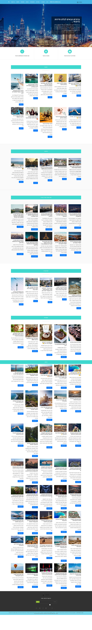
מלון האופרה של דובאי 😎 (17, 168)
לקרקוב (30, 550)
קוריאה (36, 499)
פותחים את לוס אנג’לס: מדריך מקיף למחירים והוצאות (61, 215)
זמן (74, 26)
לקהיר (74, 548)
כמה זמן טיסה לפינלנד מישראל (32, 574)
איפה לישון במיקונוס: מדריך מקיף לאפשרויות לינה (17, 92)
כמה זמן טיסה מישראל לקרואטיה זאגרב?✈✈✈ (46, 467)
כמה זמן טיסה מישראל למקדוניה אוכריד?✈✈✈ (61, 468)
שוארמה (14, 343)
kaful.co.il (52, 612)
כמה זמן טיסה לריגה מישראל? (18, 544)
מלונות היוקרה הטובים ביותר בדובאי (32, 169)
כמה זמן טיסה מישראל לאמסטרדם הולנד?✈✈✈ (61, 574)
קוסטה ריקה (21, 404)
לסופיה (77, 522)
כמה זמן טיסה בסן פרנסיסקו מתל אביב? (18, 373)
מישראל (79, 403)
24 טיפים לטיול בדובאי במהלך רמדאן (61, 117)
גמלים (51, 131)
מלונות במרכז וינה (62, 167)
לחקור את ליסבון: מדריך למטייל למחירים (61, 243)
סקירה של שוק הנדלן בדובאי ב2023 (18, 116)
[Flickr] (46, 608)
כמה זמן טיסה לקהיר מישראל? (76, 546)
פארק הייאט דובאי (75, 169)
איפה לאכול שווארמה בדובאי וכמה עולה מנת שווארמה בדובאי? (18, 335)
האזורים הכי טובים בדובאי (69, 55)
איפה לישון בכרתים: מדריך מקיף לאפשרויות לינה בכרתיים (32, 86)
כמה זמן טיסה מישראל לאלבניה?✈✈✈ (75, 399)
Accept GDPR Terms (45, 605)
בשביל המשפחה (20, 179)
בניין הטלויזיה (20, 295)
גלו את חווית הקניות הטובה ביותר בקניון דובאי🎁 (32, 118)
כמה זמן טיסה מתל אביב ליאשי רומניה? (32, 408)
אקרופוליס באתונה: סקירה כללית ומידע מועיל (75, 296)
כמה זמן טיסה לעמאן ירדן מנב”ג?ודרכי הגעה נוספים (46, 546)
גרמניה (62, 438)
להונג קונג (59, 499)
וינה (66, 169)
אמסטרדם (36, 218)
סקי (45, 171)
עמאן (46, 548)
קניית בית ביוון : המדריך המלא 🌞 (75, 117)
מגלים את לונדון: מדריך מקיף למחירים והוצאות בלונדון (46, 215)
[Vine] (43, 608)
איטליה (31, 250)
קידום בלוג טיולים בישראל (32, 612)
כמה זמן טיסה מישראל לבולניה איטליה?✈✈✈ (18, 467)
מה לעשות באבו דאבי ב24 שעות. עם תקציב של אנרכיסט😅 (75, 85)
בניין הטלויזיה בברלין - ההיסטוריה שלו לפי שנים (17, 292)
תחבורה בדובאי (46, 55)
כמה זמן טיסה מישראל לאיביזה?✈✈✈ (18, 433)
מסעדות (21, 339)
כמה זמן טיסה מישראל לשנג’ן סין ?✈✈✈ (46, 521)
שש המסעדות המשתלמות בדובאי (22, 55)
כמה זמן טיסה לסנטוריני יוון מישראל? (61, 547)
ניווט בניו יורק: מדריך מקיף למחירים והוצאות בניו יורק (17, 241)
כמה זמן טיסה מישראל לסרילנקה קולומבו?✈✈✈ (17, 496)
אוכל (47, 350)
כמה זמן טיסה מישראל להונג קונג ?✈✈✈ (61, 496)
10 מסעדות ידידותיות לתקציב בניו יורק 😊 (47, 342)
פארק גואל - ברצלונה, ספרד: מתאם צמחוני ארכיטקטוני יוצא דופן (47, 289)
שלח (38, 601)
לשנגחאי (79, 499)
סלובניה (72, 476)
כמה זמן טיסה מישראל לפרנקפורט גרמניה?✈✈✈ (31, 470)
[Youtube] (39, 608)
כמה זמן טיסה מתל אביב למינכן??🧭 (61, 433)
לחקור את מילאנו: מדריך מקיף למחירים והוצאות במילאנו (32, 244)
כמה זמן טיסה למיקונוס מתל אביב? (75, 574)
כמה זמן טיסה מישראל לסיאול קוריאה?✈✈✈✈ (32, 495)
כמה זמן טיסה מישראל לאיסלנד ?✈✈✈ (32, 444)
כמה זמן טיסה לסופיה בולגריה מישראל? (76, 519)
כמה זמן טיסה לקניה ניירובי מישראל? (18, 575)
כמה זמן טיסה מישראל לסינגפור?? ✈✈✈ (32, 521)
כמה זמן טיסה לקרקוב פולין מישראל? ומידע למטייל (32, 547)
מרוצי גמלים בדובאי (47, 124)
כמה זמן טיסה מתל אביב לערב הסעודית (46, 407)
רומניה (36, 413)
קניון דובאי (36, 121)
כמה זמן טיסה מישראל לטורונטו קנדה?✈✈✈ (46, 573)
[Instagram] (52, 608)
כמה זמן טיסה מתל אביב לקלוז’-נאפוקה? (32, 374)
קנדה (48, 578)
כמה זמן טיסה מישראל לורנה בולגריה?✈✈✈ (75, 433)
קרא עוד (21, 104)
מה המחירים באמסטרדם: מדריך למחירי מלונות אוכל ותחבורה (32, 215)
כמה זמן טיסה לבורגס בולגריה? (61, 400)
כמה (29, 126)
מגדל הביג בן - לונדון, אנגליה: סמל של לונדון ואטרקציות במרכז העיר (61, 288)
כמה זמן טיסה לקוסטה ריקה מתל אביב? (18, 401)
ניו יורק (13, 246)
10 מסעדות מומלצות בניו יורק (61, 344)
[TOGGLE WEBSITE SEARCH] (9, 2)
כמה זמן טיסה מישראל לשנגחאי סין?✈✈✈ (75, 495)
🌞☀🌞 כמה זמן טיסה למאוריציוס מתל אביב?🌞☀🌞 (75, 374)
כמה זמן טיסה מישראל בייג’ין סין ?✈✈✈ (18, 521)
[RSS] (36, 608)
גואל (43, 294)
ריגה (22, 547)
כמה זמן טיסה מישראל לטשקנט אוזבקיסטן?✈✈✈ (46, 496)
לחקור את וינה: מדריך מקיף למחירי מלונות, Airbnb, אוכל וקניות (18, 216)
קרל (35, 291)
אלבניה (79, 408)
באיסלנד (33, 446)
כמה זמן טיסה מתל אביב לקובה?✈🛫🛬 (61, 377)
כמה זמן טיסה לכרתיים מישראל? (61, 519)
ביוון (76, 120)
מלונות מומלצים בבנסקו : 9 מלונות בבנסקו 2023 (46, 168)
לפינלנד (34, 577)
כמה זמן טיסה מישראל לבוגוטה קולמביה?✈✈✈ (46, 433)
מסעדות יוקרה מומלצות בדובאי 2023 (32, 339)
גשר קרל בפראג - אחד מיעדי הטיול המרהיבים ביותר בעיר (32, 288)
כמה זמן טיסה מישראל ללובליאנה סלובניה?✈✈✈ (75, 469)
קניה (16, 578)
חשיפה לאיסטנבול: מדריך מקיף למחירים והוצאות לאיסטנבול (75, 215)
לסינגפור (30, 524)
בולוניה (22, 470)
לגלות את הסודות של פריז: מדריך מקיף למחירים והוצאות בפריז (46, 243)
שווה (31, 501)
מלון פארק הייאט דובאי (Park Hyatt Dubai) (75, 167)
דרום (27, 498)
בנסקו (51, 171)
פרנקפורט (29, 476)
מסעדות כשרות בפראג (75, 342)
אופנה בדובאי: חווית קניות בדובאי (62, 84)
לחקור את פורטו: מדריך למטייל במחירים (75, 242)
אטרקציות (69, 29)
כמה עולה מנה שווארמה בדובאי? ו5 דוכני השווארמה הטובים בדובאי (46, 85)
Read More (20, 347)
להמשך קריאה (20, 226)
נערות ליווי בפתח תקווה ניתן (16, 612)
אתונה (80, 299)
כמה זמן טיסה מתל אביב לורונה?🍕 (46, 375)
